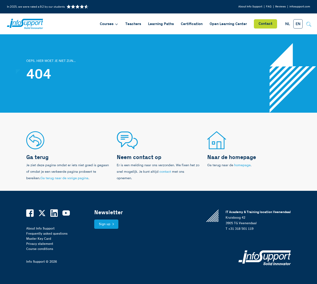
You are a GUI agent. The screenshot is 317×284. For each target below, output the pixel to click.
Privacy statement (39, 244)
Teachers (133, 24)
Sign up (104, 224)
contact (165, 171)
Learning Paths (161, 24)
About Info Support (250, 6)
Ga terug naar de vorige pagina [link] (64, 178)
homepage (242, 165)
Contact (265, 24)
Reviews (280, 6)
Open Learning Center (228, 24)
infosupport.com (299, 6)
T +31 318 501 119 (239, 229)
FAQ (269, 6)
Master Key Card (38, 239)
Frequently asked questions (47, 234)
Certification (192, 24)
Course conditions (39, 249)
